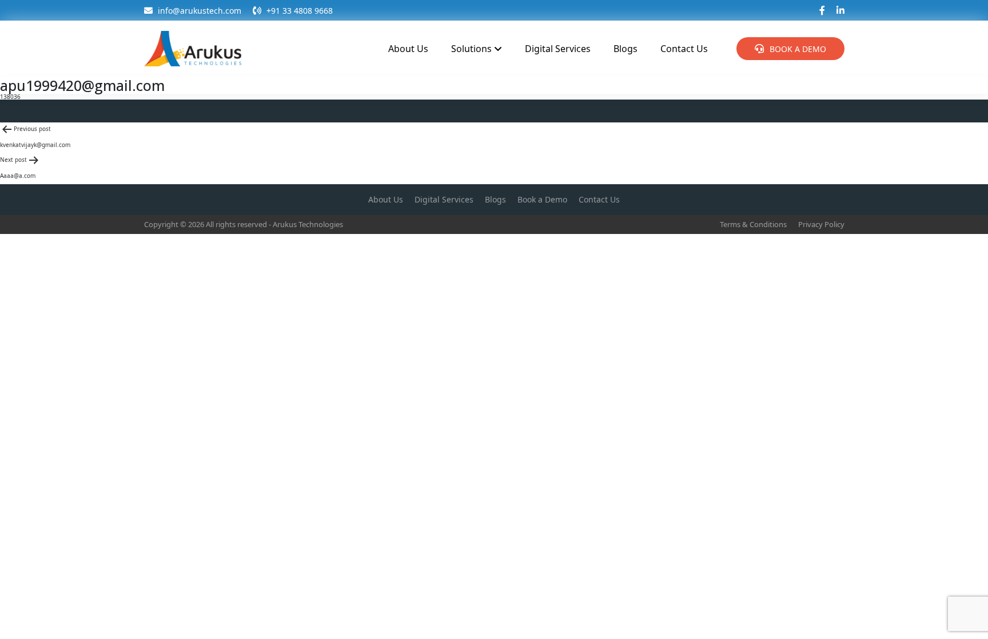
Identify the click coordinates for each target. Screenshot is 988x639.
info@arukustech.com (198, 10)
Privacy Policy (821, 224)
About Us (408, 48)
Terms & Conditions (753, 224)
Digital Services (558, 48)
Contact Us (684, 48)
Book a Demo (798, 48)
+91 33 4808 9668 (298, 10)
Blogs (625, 48)
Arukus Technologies (308, 224)
